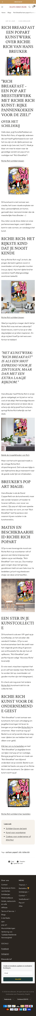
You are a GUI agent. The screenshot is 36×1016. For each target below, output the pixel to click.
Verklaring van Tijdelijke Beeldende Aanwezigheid (8, 935)
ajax (3, 921)
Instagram (5, 954)
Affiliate (4, 907)
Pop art (21, 903)
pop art (4, 925)
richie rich (26, 852)
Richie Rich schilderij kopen (12, 160)
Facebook (5, 949)
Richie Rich (6, 685)
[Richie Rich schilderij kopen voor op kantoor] (18, 595)
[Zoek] (29, 7)
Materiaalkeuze (7, 898)
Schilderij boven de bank (16, 828)
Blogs (9, 12)
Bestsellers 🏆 (24, 888)
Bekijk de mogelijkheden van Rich (15, 455)
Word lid (18, 979)
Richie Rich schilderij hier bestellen (15, 814)
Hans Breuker (18, 7)
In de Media (5, 918)
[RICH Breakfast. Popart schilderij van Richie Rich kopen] (18, 296)
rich (20, 852)
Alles (20, 906)
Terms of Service (7, 911)
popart (15, 852)
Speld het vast (18, 863)
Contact (4, 885)
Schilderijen (5, 894)
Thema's (22, 885)
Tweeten (22, 861)
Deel (12, 861)
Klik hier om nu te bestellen (12, 746)
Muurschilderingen (8, 928)
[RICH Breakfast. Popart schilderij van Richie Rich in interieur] (18, 434)
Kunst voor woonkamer (16, 832)
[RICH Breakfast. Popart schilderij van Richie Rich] (18, 181)
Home (3, 12)
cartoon (9, 852)
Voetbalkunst (24, 899)
